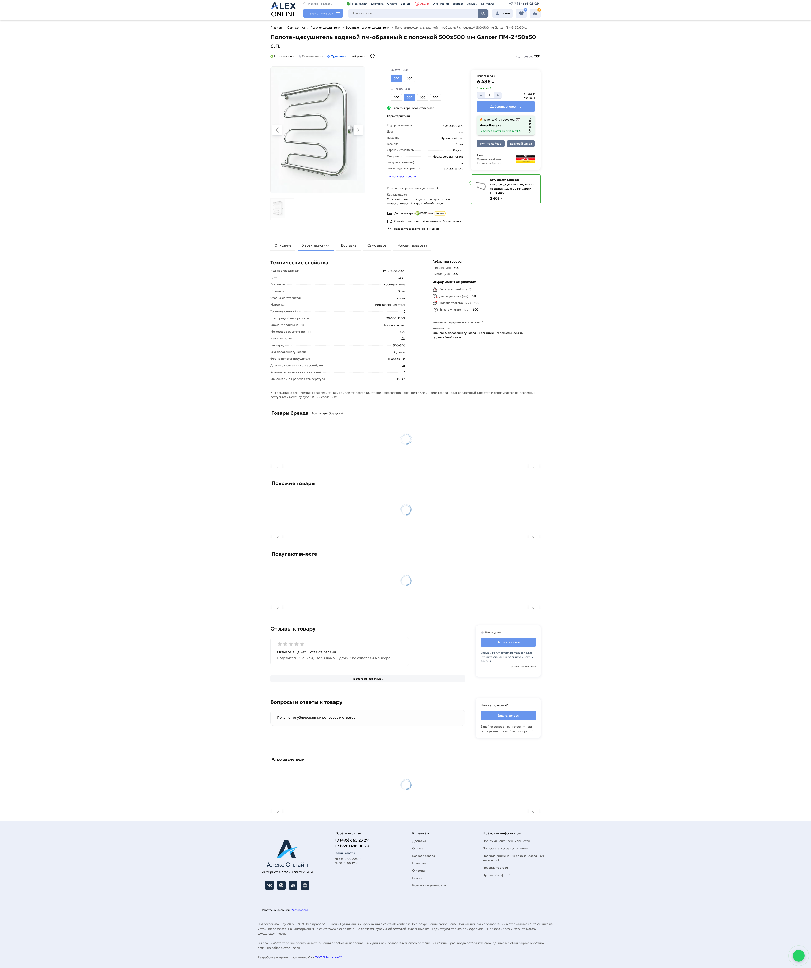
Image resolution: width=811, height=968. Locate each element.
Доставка (377, 3)
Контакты (487, 3)
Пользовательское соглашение (505, 848)
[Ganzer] (522, 159)
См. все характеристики (402, 176)
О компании (441, 3)
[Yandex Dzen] (305, 885)
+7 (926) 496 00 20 (352, 845)
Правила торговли (496, 867)
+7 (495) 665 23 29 (352, 840)
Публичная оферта (496, 875)
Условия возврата (412, 245)
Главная (276, 27)
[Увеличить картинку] (317, 129)
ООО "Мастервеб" (328, 957)
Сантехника (296, 27)
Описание (283, 245)
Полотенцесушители (325, 27)
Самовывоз (376, 245)
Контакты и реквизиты (429, 885)
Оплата (392, 3)
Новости (418, 878)
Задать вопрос (508, 715)
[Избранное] (521, 13)
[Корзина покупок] (535, 13)
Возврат (457, 3)
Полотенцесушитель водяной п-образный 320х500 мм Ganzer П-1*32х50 (512, 189)
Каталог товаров (320, 13)
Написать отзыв (508, 642)
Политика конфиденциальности (506, 841)
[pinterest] (281, 885)
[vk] (269, 885)
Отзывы (472, 3)
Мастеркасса (299, 910)
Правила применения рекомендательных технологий (513, 858)
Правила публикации (522, 666)
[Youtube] (293, 885)
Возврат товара (423, 856)
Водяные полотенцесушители (367, 27)
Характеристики (316, 245)
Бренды (406, 3)
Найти (483, 13)
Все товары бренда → (327, 413)
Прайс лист (359, 3)
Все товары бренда (489, 163)
